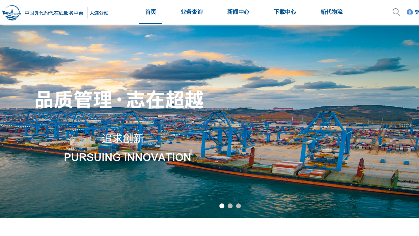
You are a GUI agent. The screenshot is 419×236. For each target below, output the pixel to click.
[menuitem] (150, 12)
